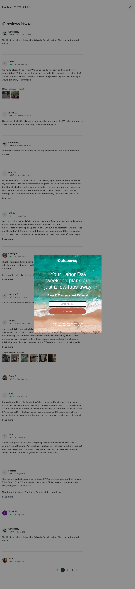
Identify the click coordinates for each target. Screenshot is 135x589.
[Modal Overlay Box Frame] (68, 294)
